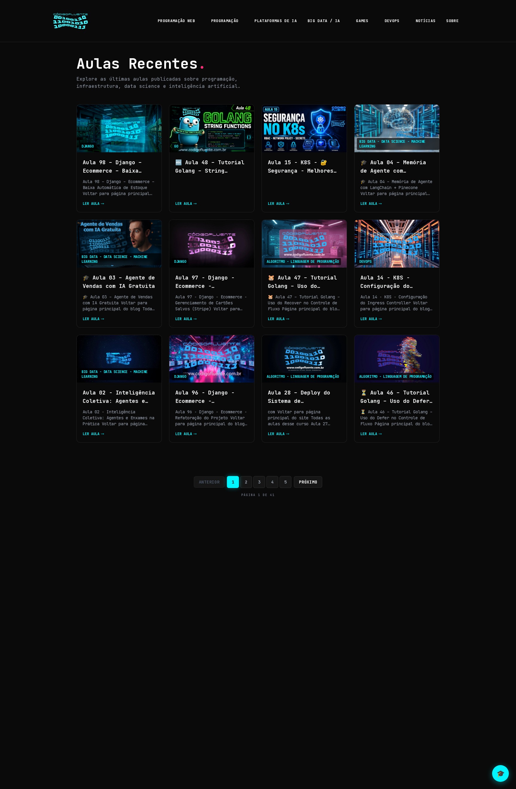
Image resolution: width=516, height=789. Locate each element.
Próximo (308, 482)
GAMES (362, 20)
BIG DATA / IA (324, 20)
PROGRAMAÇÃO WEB (176, 20)
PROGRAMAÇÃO (225, 20)
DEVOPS (392, 20)
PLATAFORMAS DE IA (275, 20)
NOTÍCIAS (426, 20)
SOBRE (452, 20)
